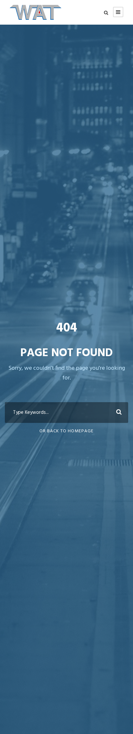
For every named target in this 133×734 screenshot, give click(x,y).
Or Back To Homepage (66, 431)
